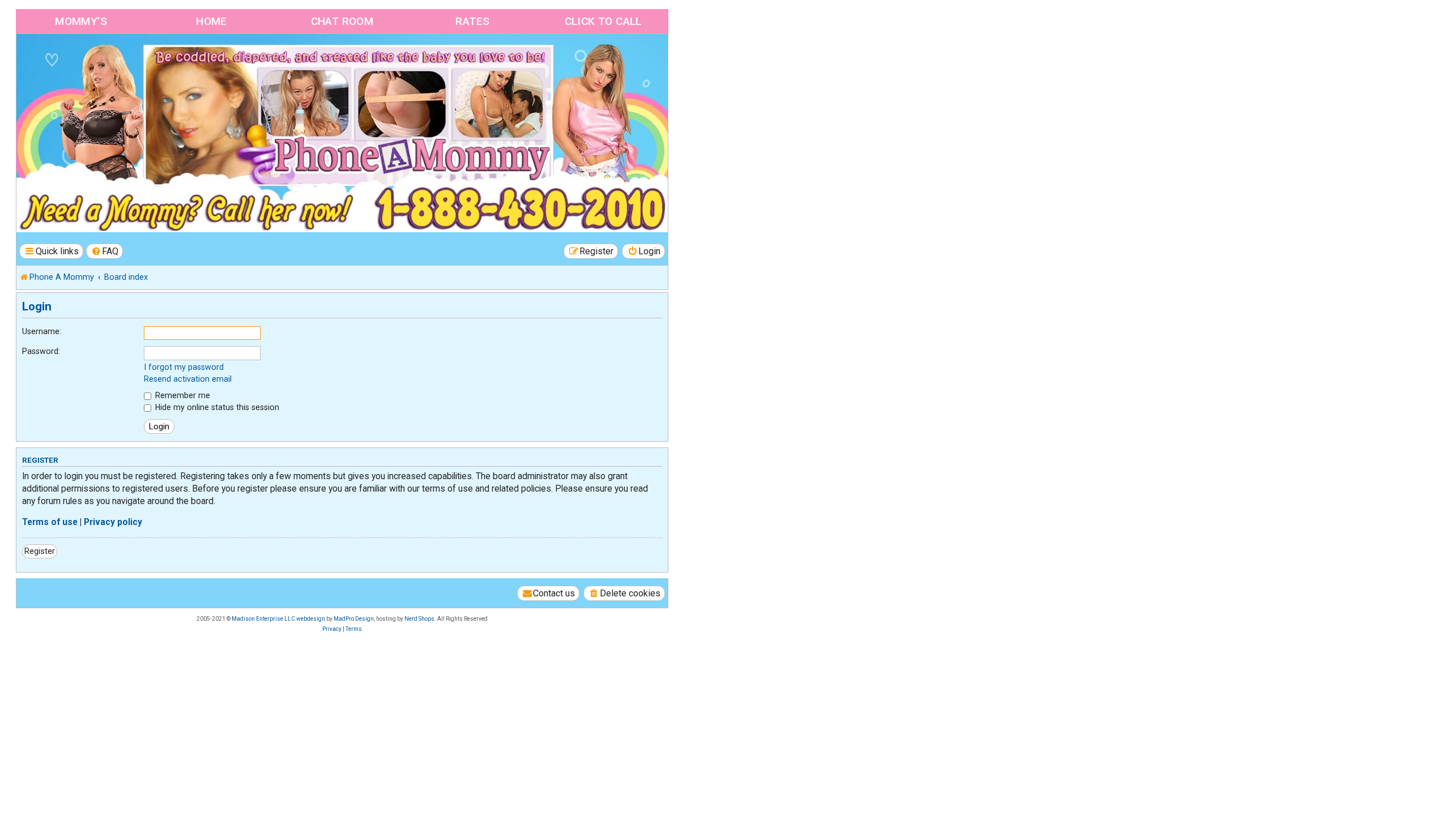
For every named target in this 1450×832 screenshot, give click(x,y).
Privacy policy (113, 522)
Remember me (181, 395)
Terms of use (50, 522)
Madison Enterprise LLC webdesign (278, 619)
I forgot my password (184, 367)
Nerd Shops (419, 619)
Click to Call (603, 21)
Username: (41, 331)
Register (39, 551)
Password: (41, 351)
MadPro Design (354, 619)
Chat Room (342, 21)
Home (211, 21)
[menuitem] (104, 251)
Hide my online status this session (216, 407)
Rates (472, 21)
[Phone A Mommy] (81, 58)
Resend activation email (188, 378)
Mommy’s (81, 21)
